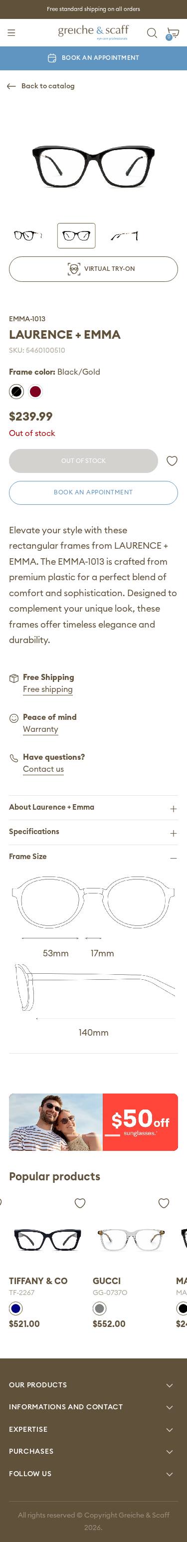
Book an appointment (100, 58)
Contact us (43, 769)
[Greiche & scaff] (93, 32)
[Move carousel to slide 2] (94, 1134)
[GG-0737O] (47, 1240)
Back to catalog (48, 86)
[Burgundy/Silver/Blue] (35, 391)
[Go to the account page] (172, 461)
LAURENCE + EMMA (65, 335)
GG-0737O (26, 1293)
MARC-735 (110, 1293)
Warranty (40, 729)
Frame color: (54, 372)
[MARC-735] (131, 1240)
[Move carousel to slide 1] (75, 1134)
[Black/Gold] (16, 391)
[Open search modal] (152, 32)
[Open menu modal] (11, 32)
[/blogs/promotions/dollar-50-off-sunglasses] (93, 1122)
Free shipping (48, 689)
